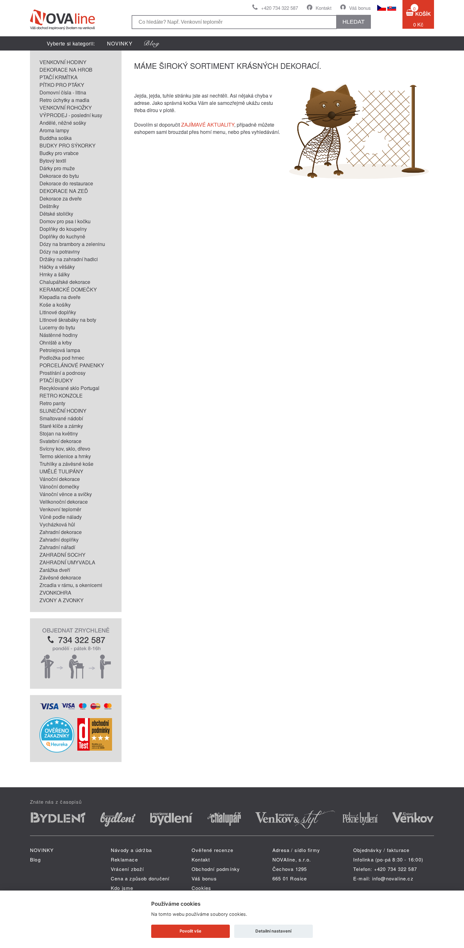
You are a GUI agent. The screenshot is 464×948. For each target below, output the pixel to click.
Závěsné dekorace (60, 577)
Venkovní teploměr (60, 509)
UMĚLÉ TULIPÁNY (61, 471)
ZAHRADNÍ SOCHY (62, 554)
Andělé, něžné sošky (62, 122)
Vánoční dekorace (59, 479)
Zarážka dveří (54, 569)
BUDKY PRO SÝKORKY (67, 145)
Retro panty (52, 403)
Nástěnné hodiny (58, 335)
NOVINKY (120, 43)
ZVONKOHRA (55, 592)
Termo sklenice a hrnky (65, 456)
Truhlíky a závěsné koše (66, 463)
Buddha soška (55, 137)
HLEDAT (353, 22)
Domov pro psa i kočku (65, 221)
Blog (35, 859)
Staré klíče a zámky (61, 425)
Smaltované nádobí (61, 418)
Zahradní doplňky (59, 539)
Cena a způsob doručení (140, 878)
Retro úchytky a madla (64, 100)
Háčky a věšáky (57, 266)
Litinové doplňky (57, 312)
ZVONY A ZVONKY (61, 600)
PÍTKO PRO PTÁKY (61, 84)
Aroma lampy (54, 130)
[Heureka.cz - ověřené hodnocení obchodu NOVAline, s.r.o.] (56, 750)
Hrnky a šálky (54, 274)
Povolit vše (190, 930)
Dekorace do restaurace (66, 183)
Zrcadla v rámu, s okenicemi (70, 585)
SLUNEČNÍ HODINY (62, 410)
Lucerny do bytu (57, 327)
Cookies (201, 888)
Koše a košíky (55, 304)
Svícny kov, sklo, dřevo (64, 448)
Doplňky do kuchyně (62, 236)
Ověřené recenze (212, 850)
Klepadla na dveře (59, 297)
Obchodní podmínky (216, 869)
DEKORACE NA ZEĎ (63, 191)
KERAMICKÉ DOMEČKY (68, 289)
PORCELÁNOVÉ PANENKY (71, 365)
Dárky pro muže (57, 168)
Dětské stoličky (56, 213)
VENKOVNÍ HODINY (62, 62)
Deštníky (49, 206)
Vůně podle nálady (60, 516)
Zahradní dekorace (60, 532)
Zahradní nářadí (57, 547)
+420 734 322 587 (279, 7)
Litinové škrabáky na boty (67, 319)
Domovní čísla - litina (62, 92)
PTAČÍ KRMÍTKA (58, 77)
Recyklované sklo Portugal (69, 388)
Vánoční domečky (59, 486)
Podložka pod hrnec (61, 357)
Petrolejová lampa (59, 350)
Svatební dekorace (60, 441)
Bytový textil (52, 160)
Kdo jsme (122, 888)
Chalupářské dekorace (64, 281)
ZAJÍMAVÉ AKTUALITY (207, 124)
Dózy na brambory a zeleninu (72, 244)
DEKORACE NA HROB (65, 69)
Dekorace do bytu (59, 175)
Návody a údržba (131, 850)
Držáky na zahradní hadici (68, 259)
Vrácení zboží (127, 869)
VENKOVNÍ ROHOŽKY (65, 107)
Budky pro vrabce (59, 153)
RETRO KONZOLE (61, 395)
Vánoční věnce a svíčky (65, 494)
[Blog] (152, 43)
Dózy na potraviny (59, 251)
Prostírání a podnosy (62, 372)
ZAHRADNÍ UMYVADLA (67, 562)
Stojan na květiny (58, 433)
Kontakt (323, 7)
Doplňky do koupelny (63, 228)
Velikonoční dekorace (63, 501)
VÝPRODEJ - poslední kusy (70, 115)
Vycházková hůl (57, 524)
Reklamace (124, 859)
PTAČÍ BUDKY (56, 380)
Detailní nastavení (273, 930)
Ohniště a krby (55, 342)
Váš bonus (360, 7)
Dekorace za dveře (60, 198)
